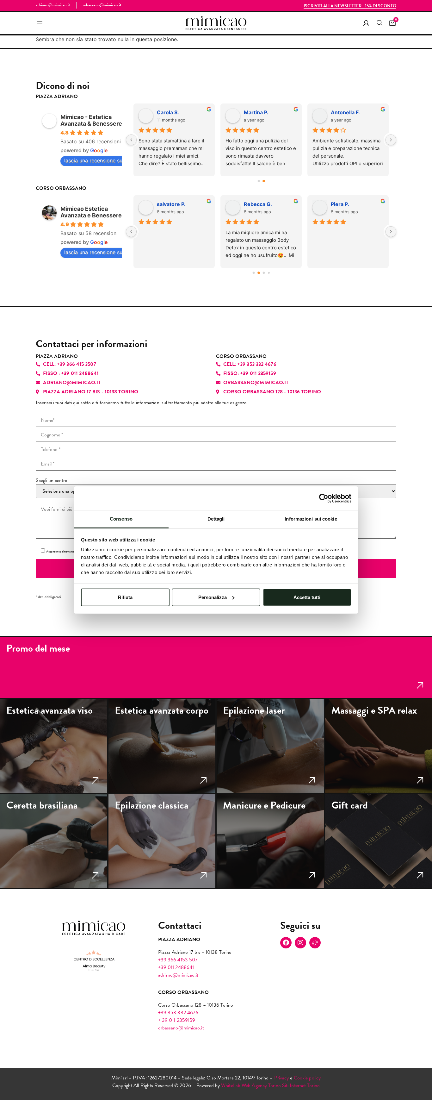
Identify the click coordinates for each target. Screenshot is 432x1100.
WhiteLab (230, 1085)
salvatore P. (171, 204)
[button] (39, 23)
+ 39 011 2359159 (176, 1020)
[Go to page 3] (269, 273)
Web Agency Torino (261, 1085)
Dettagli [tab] (216, 519)
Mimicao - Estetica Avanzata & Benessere (91, 120)
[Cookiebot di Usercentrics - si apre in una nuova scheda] (323, 498)
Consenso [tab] (121, 519)
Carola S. (168, 112)
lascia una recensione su (93, 160)
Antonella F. (345, 112)
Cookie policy (307, 1078)
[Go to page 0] (258, 181)
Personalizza (212, 597)
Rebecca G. (258, 204)
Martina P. (256, 112)
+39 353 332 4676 (178, 1012)
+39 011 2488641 (176, 967)
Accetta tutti (306, 597)
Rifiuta (125, 597)
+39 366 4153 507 (178, 960)
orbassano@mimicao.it (181, 1028)
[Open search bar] (379, 23)
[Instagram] (300, 942)
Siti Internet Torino (301, 1085)
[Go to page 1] (263, 181)
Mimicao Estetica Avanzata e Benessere (91, 212)
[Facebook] (286, 942)
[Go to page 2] (263, 273)
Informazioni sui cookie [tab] (311, 519)
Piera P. (340, 204)
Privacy (281, 1078)
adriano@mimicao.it (178, 975)
